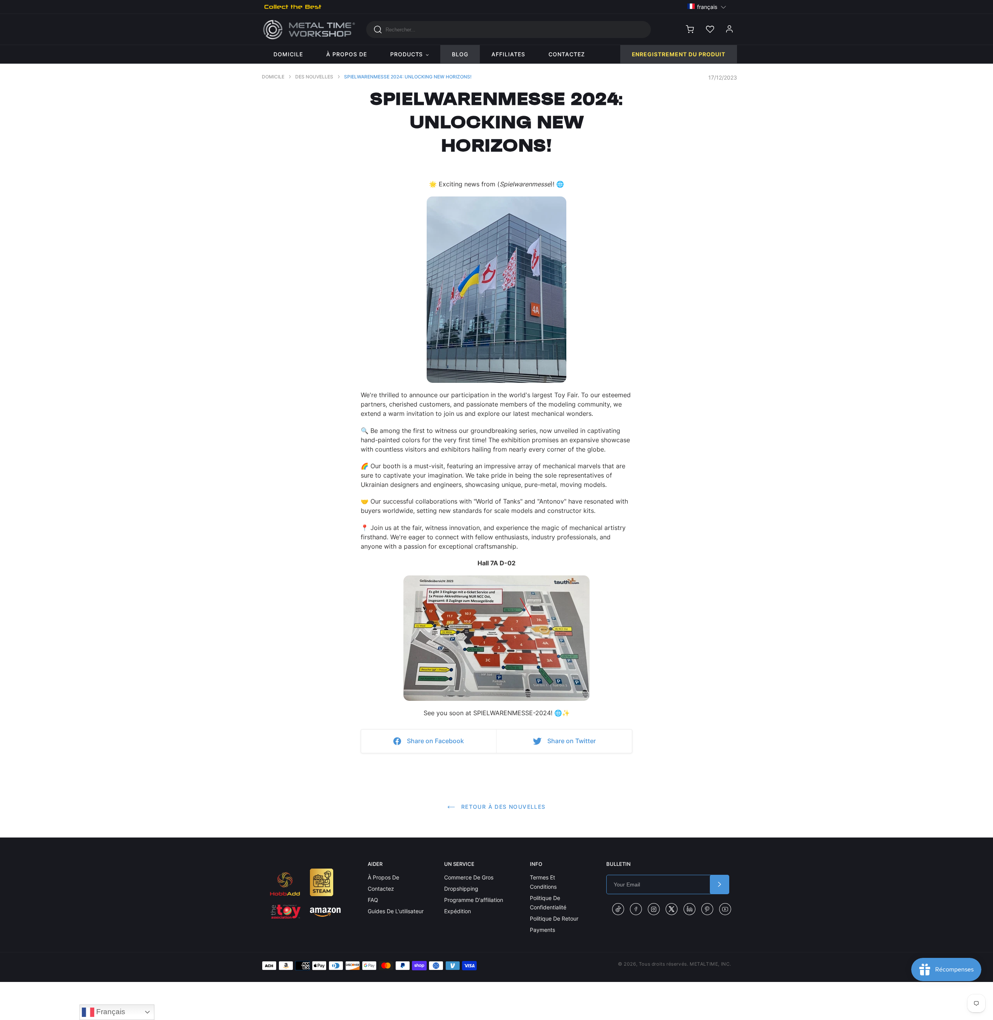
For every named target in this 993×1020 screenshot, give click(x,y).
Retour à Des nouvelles (502, 806)
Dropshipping (461, 888)
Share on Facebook (435, 741)
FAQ (373, 900)
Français (109, 1012)
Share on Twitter (571, 741)
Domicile (273, 77)
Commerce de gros (468, 877)
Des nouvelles (314, 77)
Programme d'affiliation (473, 900)
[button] (706, 6)
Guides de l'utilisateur (396, 911)
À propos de (383, 877)
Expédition (457, 911)
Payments (542, 929)
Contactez (381, 888)
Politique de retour (554, 918)
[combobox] (508, 29)
